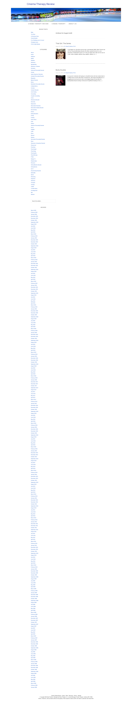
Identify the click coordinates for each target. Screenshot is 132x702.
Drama (32, 111)
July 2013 (33, 486)
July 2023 (33, 249)
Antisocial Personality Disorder (37, 70)
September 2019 (34, 340)
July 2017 (33, 391)
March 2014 (33, 470)
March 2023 (33, 257)
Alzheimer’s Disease (35, 66)
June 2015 (33, 440)
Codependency (34, 86)
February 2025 (34, 212)
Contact (63, 695)
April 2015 (33, 444)
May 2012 (33, 513)
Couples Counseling (35, 95)
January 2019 (34, 356)
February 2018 (34, 377)
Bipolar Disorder (34, 80)
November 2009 (34, 572)
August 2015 (33, 436)
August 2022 (33, 271)
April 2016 (33, 421)
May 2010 (33, 561)
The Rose (33, 34)
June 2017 (33, 393)
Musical (32, 135)
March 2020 (33, 328)
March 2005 (33, 683)
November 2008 (34, 596)
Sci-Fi (32, 168)
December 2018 (34, 358)
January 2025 (34, 214)
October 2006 (34, 645)
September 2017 (34, 387)
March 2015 (33, 446)
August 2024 (33, 224)
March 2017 (33, 399)
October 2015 (34, 433)
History (32, 123)
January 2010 (34, 569)
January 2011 (34, 545)
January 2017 (34, 403)
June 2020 (33, 322)
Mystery (32, 137)
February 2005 (34, 685)
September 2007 (34, 624)
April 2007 (33, 634)
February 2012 (34, 519)
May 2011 (33, 537)
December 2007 (34, 618)
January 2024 (34, 238)
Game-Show (33, 119)
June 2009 (33, 582)
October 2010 (34, 551)
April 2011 (33, 539)
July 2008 (33, 604)
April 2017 (33, 397)
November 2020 (34, 312)
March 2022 (33, 281)
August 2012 (33, 507)
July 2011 (33, 533)
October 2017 (34, 385)
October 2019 (34, 338)
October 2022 (34, 267)
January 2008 (34, 616)
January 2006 (34, 663)
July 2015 (33, 438)
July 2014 (33, 462)
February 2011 (34, 543)
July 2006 (33, 651)
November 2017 (34, 383)
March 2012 (33, 517)
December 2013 (34, 476)
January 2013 (34, 498)
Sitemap (79, 695)
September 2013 (34, 482)
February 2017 (34, 401)
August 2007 (33, 626)
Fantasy (32, 117)
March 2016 (33, 423)
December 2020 (34, 310)
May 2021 (33, 301)
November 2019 (34, 336)
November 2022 (34, 265)
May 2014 (33, 466)
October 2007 (34, 622)
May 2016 (33, 419)
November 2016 (34, 407)
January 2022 (34, 285)
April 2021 (33, 303)
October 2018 (34, 362)
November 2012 (34, 502)
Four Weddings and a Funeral (37, 40)
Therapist (33, 182)
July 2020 (33, 320)
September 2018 (34, 364)
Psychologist (33, 149)
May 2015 (33, 442)
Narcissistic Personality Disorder (38, 139)
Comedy (33, 88)
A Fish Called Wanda (35, 44)
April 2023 (33, 255)
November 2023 (34, 241)
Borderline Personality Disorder (37, 84)
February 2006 (34, 661)
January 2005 (34, 687)
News (32, 141)
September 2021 (34, 293)
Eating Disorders (34, 113)
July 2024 (33, 226)
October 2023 (34, 243)
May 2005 (33, 679)
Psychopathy (34, 153)
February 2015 (34, 448)
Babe (32, 32)
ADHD (32, 58)
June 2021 (33, 299)
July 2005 (33, 675)
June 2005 (33, 677)
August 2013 (33, 484)
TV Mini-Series (34, 188)
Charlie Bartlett (34, 38)
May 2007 (33, 632)
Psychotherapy (34, 155)
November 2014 (34, 454)
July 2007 (33, 628)
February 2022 (34, 283)
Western (33, 194)
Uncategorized (34, 190)
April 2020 (33, 326)
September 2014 (34, 458)
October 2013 (34, 480)
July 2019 (33, 344)
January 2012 (34, 521)
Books (32, 82)
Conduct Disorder (35, 90)
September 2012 (34, 506)
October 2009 (34, 574)
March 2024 (33, 234)
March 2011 (33, 541)
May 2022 (33, 277)
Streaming (33, 176)
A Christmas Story (35, 36)
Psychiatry (33, 147)
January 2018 (34, 379)
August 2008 (33, 602)
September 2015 (34, 435)
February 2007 (34, 638)
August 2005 (33, 673)
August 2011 (33, 531)
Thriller (32, 186)
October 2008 (34, 598)
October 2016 (34, 409)
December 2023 (34, 239)
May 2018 (33, 372)
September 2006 (34, 647)
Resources (71, 695)
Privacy (75, 695)
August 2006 (33, 649)
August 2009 (33, 578)
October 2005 (34, 669)
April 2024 (33, 232)
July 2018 (33, 368)
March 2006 (33, 659)
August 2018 (33, 366)
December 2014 (34, 452)
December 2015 (34, 429)
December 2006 (34, 641)
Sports (32, 174)
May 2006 (33, 655)
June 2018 (33, 370)
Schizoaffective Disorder (36, 164)
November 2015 (34, 431)
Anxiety (32, 72)
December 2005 (34, 665)
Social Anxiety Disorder (36, 170)
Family (32, 115)
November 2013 (34, 478)
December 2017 (34, 381)
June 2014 (33, 464)
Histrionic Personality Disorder (37, 125)
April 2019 (33, 350)
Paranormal (33, 145)
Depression (33, 103)
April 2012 (33, 515)
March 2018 (33, 375)
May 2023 (33, 253)
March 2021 (33, 304)
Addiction (33, 56)
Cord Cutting (33, 91)
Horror (32, 127)
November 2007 (34, 620)
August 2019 (33, 342)
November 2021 (34, 289)
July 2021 (33, 297)
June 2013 (33, 488)
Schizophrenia (34, 166)
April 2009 (33, 586)
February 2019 (34, 354)
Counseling (33, 93)
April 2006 (33, 657)
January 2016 (34, 427)
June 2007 (33, 630)
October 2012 (34, 504)
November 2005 (34, 667)
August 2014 (33, 460)
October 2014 (34, 456)
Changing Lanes (34, 42)
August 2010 (33, 555)
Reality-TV (33, 158)
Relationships (34, 160)
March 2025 (33, 210)
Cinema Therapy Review (41, 4)
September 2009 (34, 576)
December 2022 (34, 263)
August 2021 (33, 295)
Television (33, 180)
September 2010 (34, 553)
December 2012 (34, 500)
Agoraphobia (34, 64)
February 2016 (34, 425)
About (67, 695)
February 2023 (34, 259)
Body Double (61, 70)
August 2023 (33, 247)
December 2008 (34, 594)
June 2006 (33, 653)
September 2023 (34, 245)
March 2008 (33, 612)
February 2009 (34, 590)
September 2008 (34, 600)
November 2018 (34, 360)
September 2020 (34, 316)
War (32, 192)
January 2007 (34, 640)
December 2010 (34, 547)
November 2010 (34, 549)
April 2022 (33, 279)
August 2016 (33, 413)
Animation (33, 68)
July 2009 (33, 580)
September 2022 (34, 269)
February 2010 (34, 567)
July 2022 (33, 273)
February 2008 (34, 614)
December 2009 (34, 570)
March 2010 (33, 565)
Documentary (34, 109)
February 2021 (34, 306)
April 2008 (33, 610)
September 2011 (34, 529)
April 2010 (33, 563)
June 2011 (33, 535)
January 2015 (34, 450)
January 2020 (34, 332)
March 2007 (33, 636)
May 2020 (33, 324)
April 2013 (33, 492)
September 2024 (34, 222)
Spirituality (33, 172)
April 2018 (33, 373)
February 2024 (34, 236)
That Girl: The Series (63, 43)
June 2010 (33, 559)
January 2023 (34, 261)
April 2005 (33, 681)
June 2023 (33, 251)
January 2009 (34, 592)
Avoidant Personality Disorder (37, 76)
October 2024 (34, 220)
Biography (33, 78)
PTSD (32, 157)
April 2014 (33, 468)
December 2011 (34, 523)
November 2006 (34, 643)
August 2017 (33, 389)
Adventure (33, 62)
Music (32, 133)
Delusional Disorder (35, 99)
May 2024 (33, 230)
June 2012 (33, 511)
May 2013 (33, 490)
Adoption (33, 60)
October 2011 (34, 527)
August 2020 (33, 318)
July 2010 (33, 557)
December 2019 (34, 334)
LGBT (32, 131)
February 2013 (34, 496)
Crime (32, 97)
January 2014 (34, 474)
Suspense (33, 178)
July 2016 (33, 415)
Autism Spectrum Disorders (37, 74)
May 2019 (33, 348)
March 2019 (33, 352)
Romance (33, 162)
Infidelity (33, 129)
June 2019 (33, 346)
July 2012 (33, 509)
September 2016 (34, 411)
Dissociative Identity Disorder (37, 107)
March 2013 (33, 494)
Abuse (32, 52)
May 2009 (33, 584)
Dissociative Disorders (36, 105)
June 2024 (33, 228)
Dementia (33, 101)
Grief (32, 121)
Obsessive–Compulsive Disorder (38, 143)
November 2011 (34, 525)
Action (32, 54)
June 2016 (33, 417)
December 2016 (34, 405)
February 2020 (34, 330)
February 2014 (34, 472)
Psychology (33, 151)
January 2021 (34, 308)
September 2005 (34, 671)
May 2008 (33, 608)
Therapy (33, 184)
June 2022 (33, 275)
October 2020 (34, 314)
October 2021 (34, 291)
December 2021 (34, 287)
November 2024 (34, 218)
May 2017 (33, 395)
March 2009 (33, 588)
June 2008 (33, 606)
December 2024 (34, 216)
